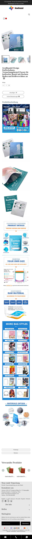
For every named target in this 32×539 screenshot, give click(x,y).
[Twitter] (8, 501)
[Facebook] (3, 501)
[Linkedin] (5, 501)
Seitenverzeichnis (21, 531)
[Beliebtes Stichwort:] (29, 14)
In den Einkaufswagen (12, 96)
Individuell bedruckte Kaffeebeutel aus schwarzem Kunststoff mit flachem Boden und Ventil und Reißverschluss (10, 476)
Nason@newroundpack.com (12, 493)
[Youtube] (11, 501)
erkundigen (12, 92)
